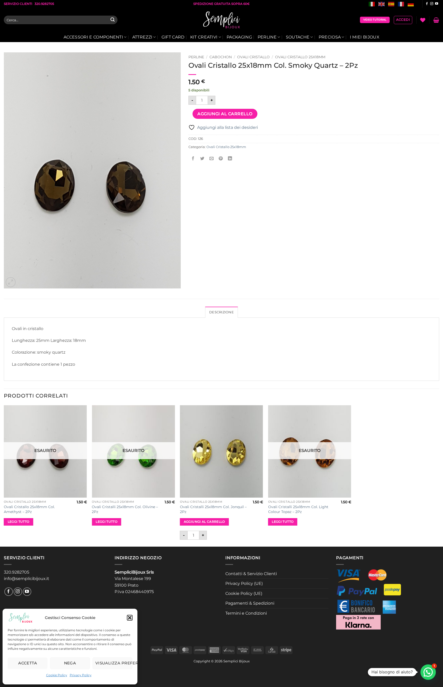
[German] (411, 3)
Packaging (239, 37)
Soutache (298, 37)
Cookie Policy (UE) (243, 593)
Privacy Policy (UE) (244, 583)
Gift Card (173, 37)
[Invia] (112, 20)
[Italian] (372, 3)
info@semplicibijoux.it (26, 578)
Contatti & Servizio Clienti (251, 573)
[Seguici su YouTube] (436, 4)
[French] (401, 3)
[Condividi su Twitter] (202, 158)
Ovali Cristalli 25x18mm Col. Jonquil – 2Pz (213, 509)
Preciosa (330, 37)
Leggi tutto (18, 522)
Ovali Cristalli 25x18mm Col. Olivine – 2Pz (125, 509)
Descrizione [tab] (221, 312)
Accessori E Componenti (93, 37)
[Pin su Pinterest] (221, 158)
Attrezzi (142, 37)
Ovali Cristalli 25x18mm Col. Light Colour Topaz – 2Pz (298, 509)
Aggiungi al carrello (224, 113)
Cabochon (220, 57)
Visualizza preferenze (113, 663)
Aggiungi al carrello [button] (204, 522)
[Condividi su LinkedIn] (230, 158)
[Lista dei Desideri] (422, 20)
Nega (70, 663)
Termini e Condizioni (246, 613)
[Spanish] (391, 3)
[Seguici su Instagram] (431, 4)
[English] (381, 3)
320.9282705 (16, 572)
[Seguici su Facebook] (426, 4)
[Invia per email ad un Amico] (211, 158)
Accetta (27, 663)
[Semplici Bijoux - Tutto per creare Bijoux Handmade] (221, 20)
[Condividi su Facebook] (193, 158)
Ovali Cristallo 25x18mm (300, 57)
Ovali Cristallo (253, 57)
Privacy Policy (81, 675)
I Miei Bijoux (364, 37)
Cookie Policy (56, 675)
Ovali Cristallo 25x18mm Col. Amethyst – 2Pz (29, 509)
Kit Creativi (204, 37)
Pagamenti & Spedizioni (249, 603)
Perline (267, 37)
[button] (129, 617)
